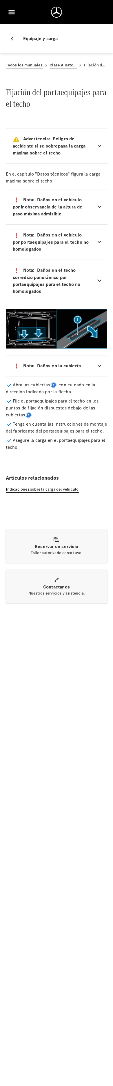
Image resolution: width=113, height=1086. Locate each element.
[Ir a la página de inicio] (56, 12)
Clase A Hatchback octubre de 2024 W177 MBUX (63, 65)
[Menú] (12, 12)
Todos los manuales (24, 65)
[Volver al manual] (14, 38)
